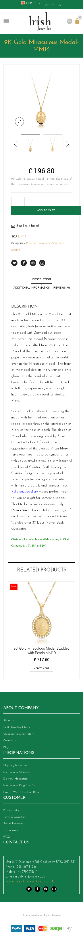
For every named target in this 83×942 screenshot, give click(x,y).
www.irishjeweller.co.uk (30, 881)
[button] (41, 668)
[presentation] (16, 144)
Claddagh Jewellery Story (18, 733)
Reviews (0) (61, 287)
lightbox (19, 121)
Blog (6, 747)
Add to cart (46, 210)
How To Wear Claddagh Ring (21, 792)
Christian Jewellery (38, 243)
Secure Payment (13, 823)
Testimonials (10, 830)
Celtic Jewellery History (16, 727)
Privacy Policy (11, 810)
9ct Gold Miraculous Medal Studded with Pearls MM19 (41, 650)
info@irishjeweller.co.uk (30, 876)
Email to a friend (27, 226)
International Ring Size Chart (20, 785)
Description (41, 279)
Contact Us (53, 5)
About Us (8, 720)
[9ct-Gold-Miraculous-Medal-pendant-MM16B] (52, 144)
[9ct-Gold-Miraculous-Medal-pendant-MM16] (41, 99)
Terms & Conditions (14, 816)
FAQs (6, 836)
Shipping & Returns (15, 765)
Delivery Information (15, 778)
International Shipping (16, 772)
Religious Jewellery (24, 491)
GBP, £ (30, 3)
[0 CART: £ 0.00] (78, 23)
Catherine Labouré (25, 442)
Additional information (32, 287)
